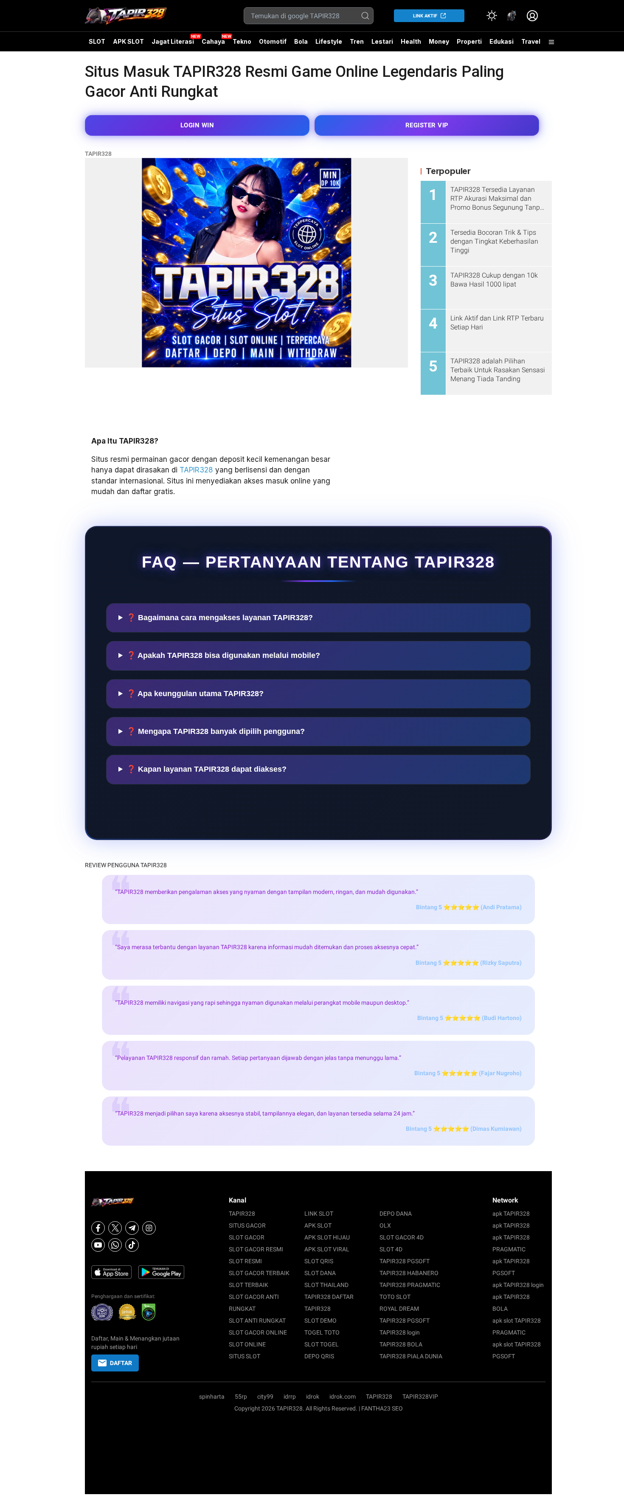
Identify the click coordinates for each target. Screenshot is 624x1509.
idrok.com (342, 1396)
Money (439, 41)
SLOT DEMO (320, 1320)
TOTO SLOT (394, 1296)
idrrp (290, 1396)
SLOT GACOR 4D (401, 1237)
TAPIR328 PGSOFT (404, 1261)
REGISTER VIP (427, 125)
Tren (357, 41)
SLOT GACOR (246, 1237)
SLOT (97, 41)
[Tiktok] (132, 1245)
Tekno (242, 41)
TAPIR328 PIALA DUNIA (410, 1356)
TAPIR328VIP (420, 1396)
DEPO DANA (395, 1213)
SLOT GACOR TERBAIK (259, 1273)
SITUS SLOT (244, 1356)
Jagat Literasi (173, 41)
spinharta (212, 1396)
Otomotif (273, 41)
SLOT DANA (320, 1273)
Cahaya (213, 41)
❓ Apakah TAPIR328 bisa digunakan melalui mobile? (223, 655)
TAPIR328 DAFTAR (329, 1296)
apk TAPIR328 (511, 1213)
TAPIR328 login (399, 1332)
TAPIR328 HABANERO (408, 1273)
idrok (312, 1396)
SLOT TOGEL (321, 1344)
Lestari (382, 44)
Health (411, 41)
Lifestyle (328, 41)
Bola (301, 41)
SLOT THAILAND (326, 1284)
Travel (530, 41)
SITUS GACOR (247, 1225)
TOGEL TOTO (322, 1332)
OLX (385, 1225)
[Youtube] (98, 1245)
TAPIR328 (98, 153)
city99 (265, 1396)
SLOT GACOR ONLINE (258, 1332)
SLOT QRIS (318, 1261)
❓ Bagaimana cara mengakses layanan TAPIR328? (219, 617)
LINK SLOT (318, 1213)
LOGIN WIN (197, 125)
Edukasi (501, 41)
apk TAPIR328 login (518, 1284)
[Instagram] (149, 1228)
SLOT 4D (390, 1249)
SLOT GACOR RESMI (256, 1249)
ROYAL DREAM (399, 1308)
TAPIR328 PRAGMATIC (409, 1284)
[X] (115, 1228)
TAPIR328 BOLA (400, 1344)
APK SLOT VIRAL (326, 1249)
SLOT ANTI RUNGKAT (257, 1320)
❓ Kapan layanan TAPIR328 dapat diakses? (206, 769)
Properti (469, 41)
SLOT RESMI (245, 1261)
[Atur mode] (491, 15)
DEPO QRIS (319, 1356)
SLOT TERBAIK (248, 1284)
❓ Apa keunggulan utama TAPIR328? (195, 693)
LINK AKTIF (425, 16)
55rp (241, 1396)
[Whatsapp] (115, 1245)
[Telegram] (132, 1228)
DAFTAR (121, 1363)
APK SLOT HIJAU (327, 1237)
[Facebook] (98, 1228)
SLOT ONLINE (247, 1344)
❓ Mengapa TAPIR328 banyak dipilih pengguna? (215, 731)
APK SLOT (128, 41)
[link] (512, 15)
